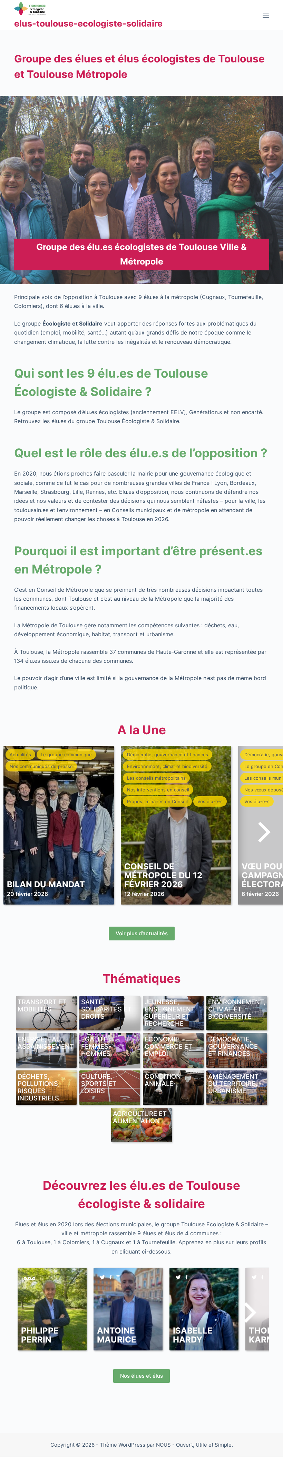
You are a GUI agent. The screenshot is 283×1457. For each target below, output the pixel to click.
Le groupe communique (66, 754)
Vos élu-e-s (210, 801)
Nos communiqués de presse (41, 766)
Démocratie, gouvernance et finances (167, 754)
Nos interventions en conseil (158, 789)
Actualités (20, 754)
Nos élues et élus (141, 1376)
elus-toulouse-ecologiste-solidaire (88, 23)
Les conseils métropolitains (156, 778)
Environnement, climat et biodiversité (167, 766)
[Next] (262, 832)
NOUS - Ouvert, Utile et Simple (194, 1444)
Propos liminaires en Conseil (157, 801)
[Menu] (266, 15)
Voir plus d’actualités (142, 933)
